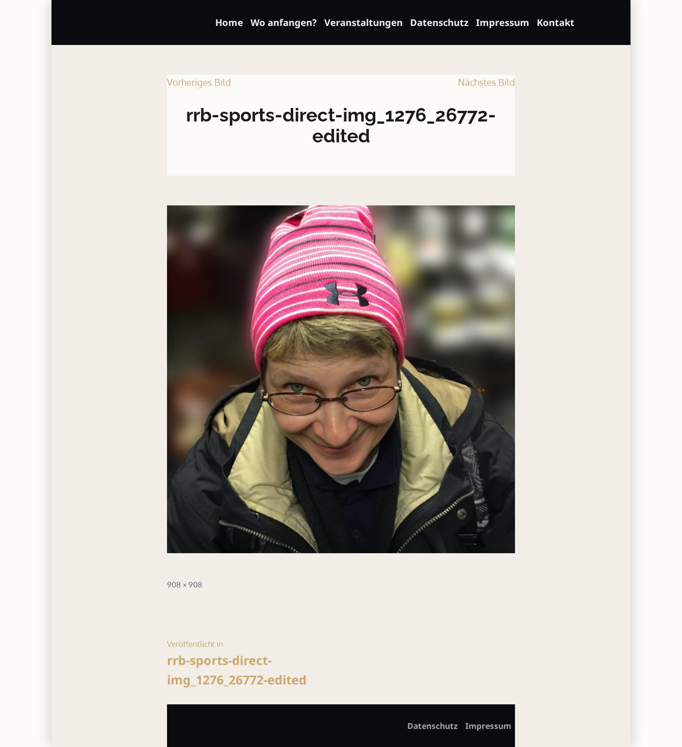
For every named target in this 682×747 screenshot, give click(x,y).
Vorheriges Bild (199, 82)
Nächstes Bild (486, 82)
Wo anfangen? (284, 22)
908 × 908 (184, 584)
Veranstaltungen (363, 22)
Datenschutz (439, 22)
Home (229, 22)
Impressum (502, 22)
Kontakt (555, 22)
